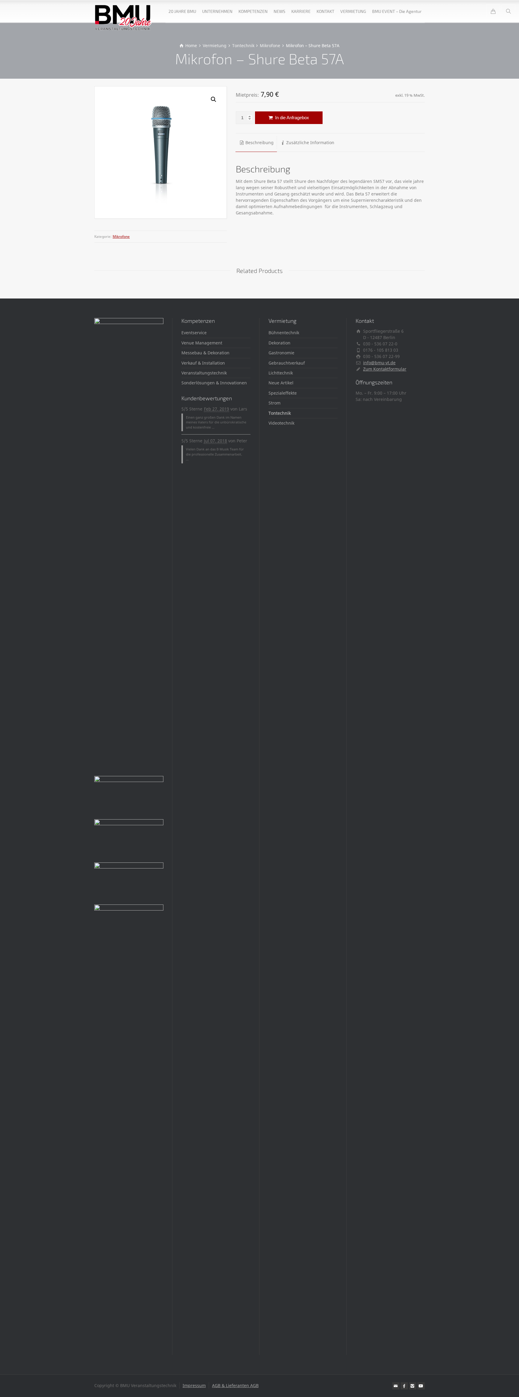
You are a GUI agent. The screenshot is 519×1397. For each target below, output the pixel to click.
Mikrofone (121, 236)
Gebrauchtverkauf (287, 363)
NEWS (279, 11)
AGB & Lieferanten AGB (235, 1385)
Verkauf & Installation (203, 363)
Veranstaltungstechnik (204, 373)
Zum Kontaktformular (384, 369)
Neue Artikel (281, 383)
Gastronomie (281, 353)
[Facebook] (404, 1385)
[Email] (395, 1385)
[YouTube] (421, 1385)
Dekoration (279, 343)
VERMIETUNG (353, 11)
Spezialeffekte (283, 393)
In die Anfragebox (291, 117)
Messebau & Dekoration (205, 353)
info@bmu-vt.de (379, 362)
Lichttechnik (281, 373)
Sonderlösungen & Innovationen (214, 383)
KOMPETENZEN (253, 11)
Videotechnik (281, 423)
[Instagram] (412, 1385)
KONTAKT (325, 11)
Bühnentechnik (284, 332)
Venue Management (201, 343)
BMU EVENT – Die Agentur (397, 11)
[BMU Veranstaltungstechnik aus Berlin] (123, 11)
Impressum (194, 1385)
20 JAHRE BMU (182, 11)
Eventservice (194, 332)
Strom (275, 403)
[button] (213, 99)
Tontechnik (280, 413)
